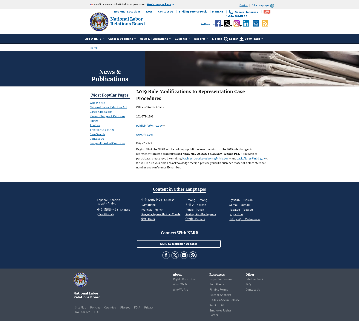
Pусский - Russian (241, 200)
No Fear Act (82, 312)
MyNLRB (217, 11)
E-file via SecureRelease (224, 300)
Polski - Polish (194, 209)
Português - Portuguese (200, 214)
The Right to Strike (102, 129)
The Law (95, 125)
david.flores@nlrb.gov (251, 158)
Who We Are (97, 103)
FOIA (137, 307)
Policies (95, 307)
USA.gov (125, 307)
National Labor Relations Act (108, 107)
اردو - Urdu (236, 214)
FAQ (248, 284)
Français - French (152, 209)
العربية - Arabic (106, 203)
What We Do (180, 284)
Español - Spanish (108, 200)
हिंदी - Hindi (148, 219)
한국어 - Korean (195, 205)
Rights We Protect (185, 279)
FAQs (149, 11)
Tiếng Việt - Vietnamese (244, 219)
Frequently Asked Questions (107, 143)
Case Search (97, 134)
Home (94, 47)
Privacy (148, 307)
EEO (96, 312)
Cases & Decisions (101, 112)
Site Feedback (254, 279)
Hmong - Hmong (196, 200)
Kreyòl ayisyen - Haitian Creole (160, 214)
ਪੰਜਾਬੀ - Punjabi (195, 219)
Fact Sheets (216, 284)
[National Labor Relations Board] (99, 21)
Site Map (80, 307)
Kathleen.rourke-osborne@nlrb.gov (205, 158)
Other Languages (260, 5)
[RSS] (193, 255)
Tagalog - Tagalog (241, 209)
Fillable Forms (218, 289)
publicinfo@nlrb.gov (149, 125)
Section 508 (216, 305)
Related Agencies (220, 295)
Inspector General (221, 279)
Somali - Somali (239, 205)
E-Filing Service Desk (193, 11)
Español (244, 5)
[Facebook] (166, 255)
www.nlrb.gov (144, 134)
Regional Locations (127, 11)
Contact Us (165, 11)
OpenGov (110, 307)
